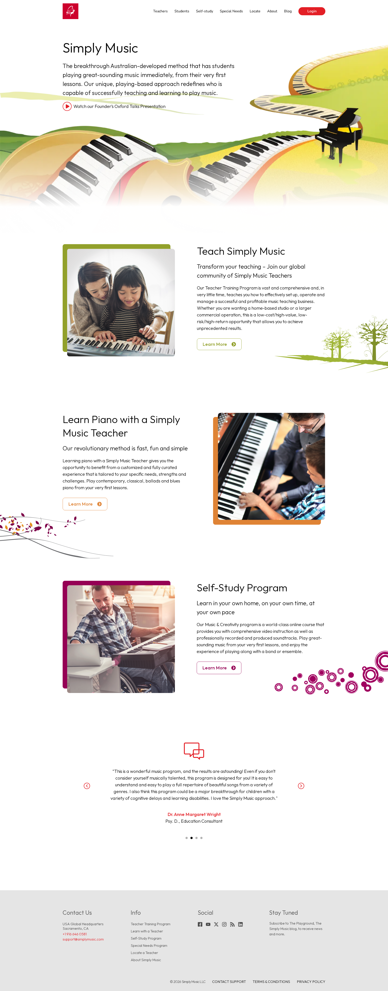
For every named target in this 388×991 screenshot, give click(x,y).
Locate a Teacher (144, 952)
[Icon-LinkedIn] (240, 924)
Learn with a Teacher (147, 931)
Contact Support (229, 981)
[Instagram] (224, 924)
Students (181, 11)
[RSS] (232, 924)
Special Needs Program (149, 945)
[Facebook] (200, 924)
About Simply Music (146, 960)
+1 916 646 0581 (75, 934)
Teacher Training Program (150, 924)
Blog (288, 11)
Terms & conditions (271, 981)
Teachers (160, 11)
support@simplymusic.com (83, 939)
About (272, 11)
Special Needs (231, 11)
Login (312, 11)
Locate (255, 11)
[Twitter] (216, 924)
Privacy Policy (311, 981)
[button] (87, 786)
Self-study (204, 11)
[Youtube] (208, 924)
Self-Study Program (146, 938)
